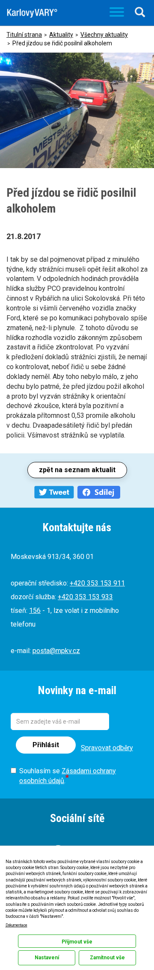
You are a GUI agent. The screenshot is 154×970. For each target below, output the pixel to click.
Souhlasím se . (67, 776)
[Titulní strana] (32, 13)
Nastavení (47, 958)
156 (35, 610)
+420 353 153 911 (97, 583)
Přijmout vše (77, 942)
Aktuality (61, 34)
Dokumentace (16, 925)
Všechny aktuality (104, 34)
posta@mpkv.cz (56, 651)
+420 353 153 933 (85, 597)
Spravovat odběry (107, 748)
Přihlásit (46, 745)
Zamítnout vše (107, 958)
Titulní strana (24, 34)
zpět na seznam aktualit (77, 470)
